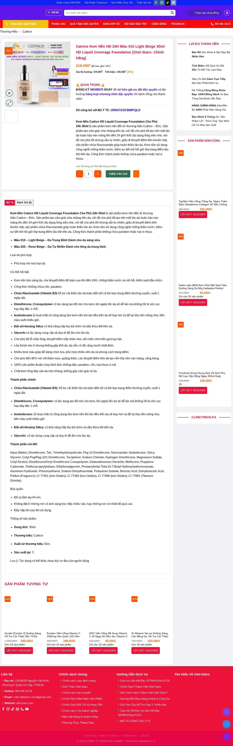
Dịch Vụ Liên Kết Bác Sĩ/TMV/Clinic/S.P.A (145, 680)
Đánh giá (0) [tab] (24, 202)
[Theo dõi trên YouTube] (26, 709)
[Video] (9, 93)
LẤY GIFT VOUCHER (193, 214)
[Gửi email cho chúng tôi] (17, 709)
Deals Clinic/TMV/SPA (68, 2)
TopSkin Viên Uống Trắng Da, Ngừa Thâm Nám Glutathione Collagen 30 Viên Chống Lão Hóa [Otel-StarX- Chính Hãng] (203, 203)
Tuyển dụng (129, 736)
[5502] (136, 173)
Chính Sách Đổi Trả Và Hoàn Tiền (82, 704)
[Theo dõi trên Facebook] (156, 2)
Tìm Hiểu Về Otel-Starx (192, 674)
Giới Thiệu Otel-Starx (75, 686)
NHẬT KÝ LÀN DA (109, 736)
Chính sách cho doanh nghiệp (80, 710)
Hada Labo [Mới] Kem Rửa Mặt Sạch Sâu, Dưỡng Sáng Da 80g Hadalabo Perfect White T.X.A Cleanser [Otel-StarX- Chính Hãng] (203, 287)
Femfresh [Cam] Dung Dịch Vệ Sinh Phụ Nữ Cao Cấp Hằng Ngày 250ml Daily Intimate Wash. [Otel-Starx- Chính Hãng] (202, 375)
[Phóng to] (9, 103)
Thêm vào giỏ (118, 174)
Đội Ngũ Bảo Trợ (136, 24)
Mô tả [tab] (9, 202)
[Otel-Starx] (21, 12)
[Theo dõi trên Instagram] (162, 2)
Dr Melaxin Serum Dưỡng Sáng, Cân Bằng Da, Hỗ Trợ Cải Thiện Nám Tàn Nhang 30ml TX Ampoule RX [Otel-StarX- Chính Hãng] (149, 635)
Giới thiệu (90, 736)
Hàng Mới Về (111, 24)
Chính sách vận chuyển (76, 692)
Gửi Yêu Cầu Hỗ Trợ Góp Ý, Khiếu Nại (143, 704)
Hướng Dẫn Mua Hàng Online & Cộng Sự (145, 698)
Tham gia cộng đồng (207, 12)
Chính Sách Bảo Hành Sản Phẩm (83, 698)
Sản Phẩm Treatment (95, 2)
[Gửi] (172, 13)
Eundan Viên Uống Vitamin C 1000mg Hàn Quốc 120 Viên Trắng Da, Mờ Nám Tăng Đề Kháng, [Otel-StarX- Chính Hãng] (66, 635)
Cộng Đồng (159, 24)
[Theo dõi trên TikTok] (167, 2)
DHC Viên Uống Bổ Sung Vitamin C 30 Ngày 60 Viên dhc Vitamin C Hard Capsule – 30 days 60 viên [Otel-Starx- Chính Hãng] (108, 635)
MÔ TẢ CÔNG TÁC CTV (135, 721)
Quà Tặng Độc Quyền (84, 24)
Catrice (27, 31)
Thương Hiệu (9, 31)
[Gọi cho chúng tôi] (22, 709)
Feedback (178, 24)
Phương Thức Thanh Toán (78, 722)
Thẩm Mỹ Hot (144, 2)
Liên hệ (144, 736)
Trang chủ (58, 24)
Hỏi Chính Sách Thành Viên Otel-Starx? (144, 692)
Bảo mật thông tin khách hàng (80, 716)
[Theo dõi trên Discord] (173, 2)
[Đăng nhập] (227, 13)
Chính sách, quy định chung (79, 680)
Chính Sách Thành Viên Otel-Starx (141, 686)
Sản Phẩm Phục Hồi (122, 2)
